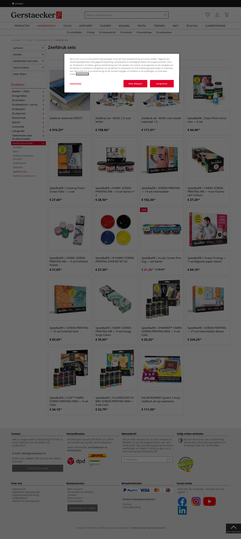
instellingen (76, 83)
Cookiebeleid (82, 74)
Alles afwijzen (135, 83)
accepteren (161, 83)
